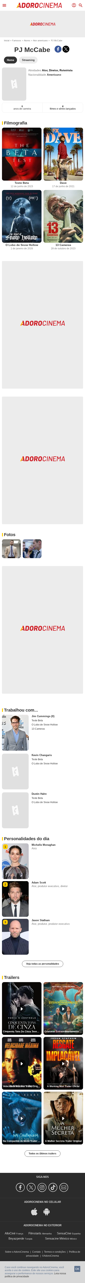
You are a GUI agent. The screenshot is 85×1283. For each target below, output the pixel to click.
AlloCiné (10, 1233)
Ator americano (40, 40)
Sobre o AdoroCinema (17, 1251)
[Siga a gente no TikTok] (53, 1187)
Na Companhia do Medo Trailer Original (22, 1141)
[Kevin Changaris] (15, 771)
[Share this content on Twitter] (65, 49)
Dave (63, 182)
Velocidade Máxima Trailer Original (22, 1086)
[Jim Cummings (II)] (15, 732)
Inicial (6, 40)
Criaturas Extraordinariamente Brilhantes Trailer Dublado (63, 1031)
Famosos (16, 40)
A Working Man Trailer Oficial (63, 1086)
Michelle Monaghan (44, 844)
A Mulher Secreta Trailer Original (63, 1141)
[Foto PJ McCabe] (11, 548)
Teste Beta (22, 182)
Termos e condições (55, 1251)
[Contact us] (64, 1187)
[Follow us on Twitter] (32, 1187)
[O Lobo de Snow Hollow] (22, 216)
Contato (36, 1251)
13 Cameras (63, 245)
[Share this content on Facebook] (58, 49)
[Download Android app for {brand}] (48, 1211)
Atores (27, 40)
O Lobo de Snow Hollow (22, 245)
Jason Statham (41, 920)
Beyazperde (16, 1238)
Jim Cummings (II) (43, 716)
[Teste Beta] (22, 154)
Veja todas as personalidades (42, 963)
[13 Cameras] (63, 216)
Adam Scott (39, 882)
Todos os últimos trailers (42, 1153)
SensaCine (64, 1233)
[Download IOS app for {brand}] (36, 1211)
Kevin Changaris (42, 755)
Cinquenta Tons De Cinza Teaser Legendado (22, 1031)
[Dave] (63, 154)
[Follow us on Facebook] (21, 1187)
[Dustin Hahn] (15, 810)
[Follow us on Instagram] (43, 1187)
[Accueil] (39, 5)
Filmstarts (34, 1233)
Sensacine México (57, 1238)
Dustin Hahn (39, 793)
